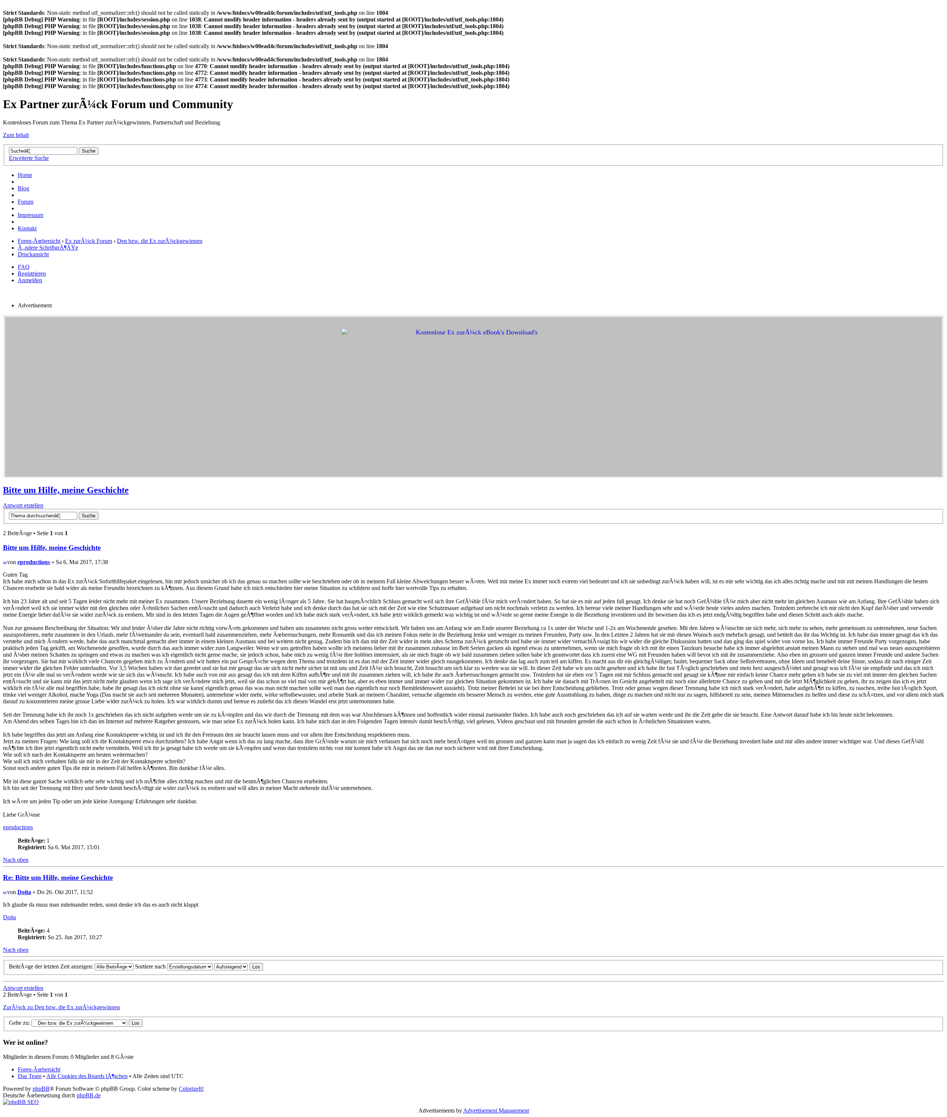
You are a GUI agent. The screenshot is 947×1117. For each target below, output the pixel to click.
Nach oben (15, 860)
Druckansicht (33, 254)
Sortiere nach (151, 966)
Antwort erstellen (23, 505)
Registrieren (32, 273)
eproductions (33, 562)
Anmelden (30, 280)
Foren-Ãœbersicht (39, 241)
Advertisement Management (496, 1110)
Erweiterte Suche (29, 158)
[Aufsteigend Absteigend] (238, 966)
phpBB (41, 1089)
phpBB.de (89, 1095)
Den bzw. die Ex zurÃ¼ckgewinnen (159, 241)
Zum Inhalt (16, 135)
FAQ (24, 267)
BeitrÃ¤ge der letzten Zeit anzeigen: (52, 966)
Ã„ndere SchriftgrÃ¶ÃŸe (48, 247)
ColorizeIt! (191, 1089)
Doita (24, 892)
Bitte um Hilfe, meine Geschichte (66, 490)
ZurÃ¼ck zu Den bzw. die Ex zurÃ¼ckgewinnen (61, 1007)
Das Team (29, 1076)
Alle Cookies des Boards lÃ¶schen (87, 1076)
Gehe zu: (19, 1023)
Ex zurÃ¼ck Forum (88, 241)
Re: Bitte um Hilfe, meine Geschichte (58, 877)
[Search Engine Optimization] (21, 1102)
